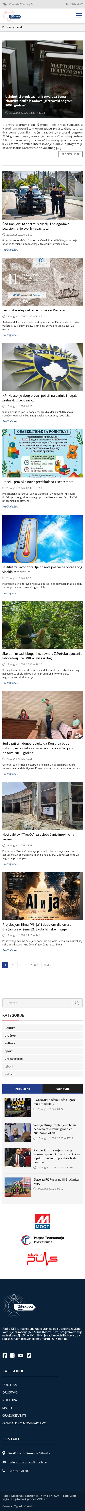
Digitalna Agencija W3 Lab (29, 1499)
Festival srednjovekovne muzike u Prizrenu (33, 310)
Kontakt (29, 1506)
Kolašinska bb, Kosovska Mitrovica (29, 1453)
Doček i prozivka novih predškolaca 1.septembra (37, 481)
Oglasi (18, 1506)
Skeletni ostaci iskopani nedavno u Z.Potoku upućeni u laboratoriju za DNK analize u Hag (42, 656)
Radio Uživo (76, 3)
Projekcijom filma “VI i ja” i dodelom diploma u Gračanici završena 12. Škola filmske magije (37, 926)
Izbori (9, 1066)
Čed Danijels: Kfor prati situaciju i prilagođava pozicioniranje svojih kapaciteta (35, 226)
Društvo (10, 1035)
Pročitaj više (70, 154)
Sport (9, 1050)
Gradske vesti (14, 1058)
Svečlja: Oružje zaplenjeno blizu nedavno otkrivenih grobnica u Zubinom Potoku (54, 1129)
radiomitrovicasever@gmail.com (28, 1462)
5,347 (34, 965)
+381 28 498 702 (18, 1470)
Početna (8, 27)
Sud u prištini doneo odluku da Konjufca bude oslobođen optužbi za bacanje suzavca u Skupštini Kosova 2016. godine (38, 748)
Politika (10, 1027)
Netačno (10, 1074)
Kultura (10, 1043)
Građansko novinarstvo (24, 1423)
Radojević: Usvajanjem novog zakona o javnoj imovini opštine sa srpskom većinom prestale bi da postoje (56, 1156)
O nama (7, 1506)
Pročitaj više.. (10, 249)
